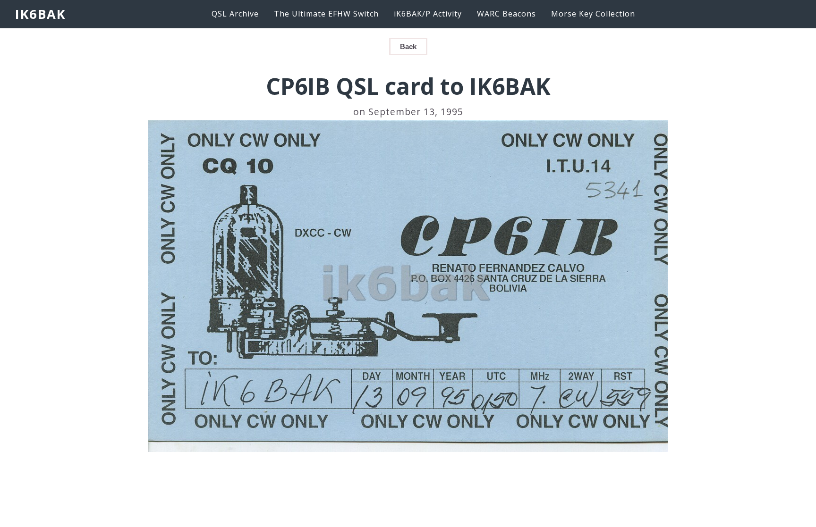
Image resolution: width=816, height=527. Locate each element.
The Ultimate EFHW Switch (326, 13)
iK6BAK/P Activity (428, 13)
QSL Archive (235, 13)
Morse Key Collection (593, 13)
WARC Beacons (506, 13)
